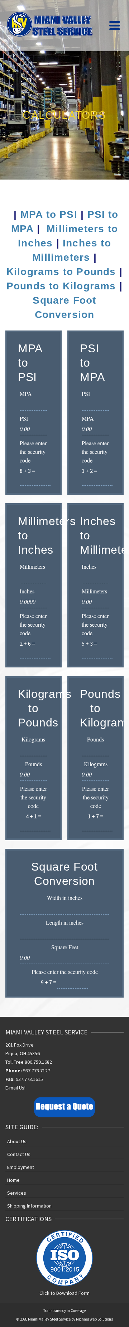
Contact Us (18, 1154)
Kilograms (33, 739)
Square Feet (64, 947)
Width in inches (64, 897)
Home (13, 1180)
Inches (27, 591)
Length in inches (64, 922)
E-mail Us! (15, 1087)
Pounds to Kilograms (61, 286)
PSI (24, 418)
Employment (20, 1167)
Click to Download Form (64, 1293)
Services (16, 1193)
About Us (17, 1141)
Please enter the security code (33, 451)
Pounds (33, 764)
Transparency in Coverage (64, 1310)
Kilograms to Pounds (61, 271)
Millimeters (32, 566)
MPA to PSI (48, 214)
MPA (26, 393)
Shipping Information (29, 1206)
